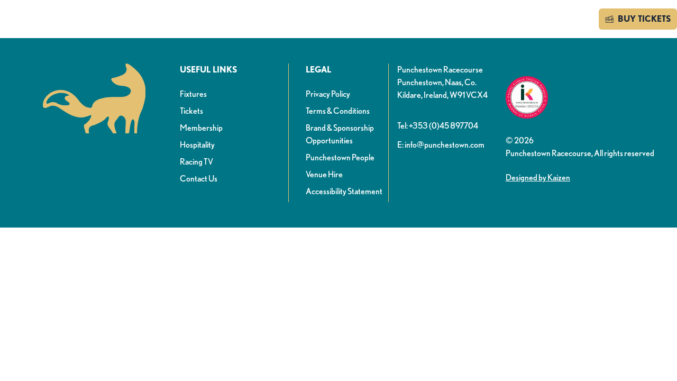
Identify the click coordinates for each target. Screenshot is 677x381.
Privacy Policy (328, 94)
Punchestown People (340, 157)
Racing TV (196, 162)
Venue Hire (324, 174)
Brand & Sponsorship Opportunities (340, 134)
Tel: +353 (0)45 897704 (437, 126)
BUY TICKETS (644, 19)
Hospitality (197, 145)
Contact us (561, 19)
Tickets (191, 111)
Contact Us (198, 179)
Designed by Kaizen (538, 178)
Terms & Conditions (338, 111)
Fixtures (193, 94)
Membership (201, 128)
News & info (216, 20)
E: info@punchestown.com (440, 145)
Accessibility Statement (344, 191)
